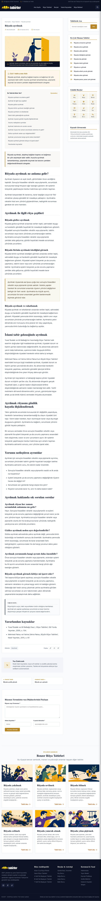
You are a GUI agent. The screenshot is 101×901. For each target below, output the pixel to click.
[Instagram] (3, 885)
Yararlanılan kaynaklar (15, 144)
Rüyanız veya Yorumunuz (12, 703)
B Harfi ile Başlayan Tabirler (43, 879)
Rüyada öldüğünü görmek (82, 55)
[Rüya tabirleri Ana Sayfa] (11, 7)
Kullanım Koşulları (86, 882)
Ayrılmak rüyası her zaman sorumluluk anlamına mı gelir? (26, 130)
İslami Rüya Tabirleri (40, 873)
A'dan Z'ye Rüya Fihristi (41, 870)
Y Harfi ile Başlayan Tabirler (43, 882)
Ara (94, 26)
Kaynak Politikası (86, 876)
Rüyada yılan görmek (80, 51)
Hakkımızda (84, 870)
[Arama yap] (97, 7)
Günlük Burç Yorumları (65, 870)
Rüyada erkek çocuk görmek (83, 71)
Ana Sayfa (37, 7)
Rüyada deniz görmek (81, 63)
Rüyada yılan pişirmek (81, 831)
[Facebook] (7, 885)
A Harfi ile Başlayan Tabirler (43, 876)
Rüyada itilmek (78, 785)
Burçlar (56, 7)
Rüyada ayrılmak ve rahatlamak (18, 112)
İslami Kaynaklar (66, 7)
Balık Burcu (61, 882)
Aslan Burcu (61, 879)
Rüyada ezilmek (12, 831)
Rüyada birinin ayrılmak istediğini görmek (21, 108)
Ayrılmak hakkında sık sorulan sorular (20, 126)
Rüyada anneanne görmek (82, 43)
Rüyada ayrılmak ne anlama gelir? (19, 97)
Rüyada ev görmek (80, 67)
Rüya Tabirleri (47, 7)
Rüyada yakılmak (12, 785)
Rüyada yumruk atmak (48, 831)
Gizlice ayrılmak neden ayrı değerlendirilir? (21, 133)
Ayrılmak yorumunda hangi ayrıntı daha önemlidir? (24, 137)
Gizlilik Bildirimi (85, 879)
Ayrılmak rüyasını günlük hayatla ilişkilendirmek (23, 119)
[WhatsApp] (54, 648)
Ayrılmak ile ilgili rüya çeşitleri (17, 101)
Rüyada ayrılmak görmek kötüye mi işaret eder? (23, 141)
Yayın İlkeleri (85, 873)
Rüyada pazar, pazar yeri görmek (84, 79)
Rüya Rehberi (78, 7)
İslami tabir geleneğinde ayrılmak (18, 115)
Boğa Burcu (61, 876)
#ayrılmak (14, 648)
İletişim (83, 885)
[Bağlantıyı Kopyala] (50, 648)
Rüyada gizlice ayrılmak (15, 104)
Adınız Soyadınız (10, 720)
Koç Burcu (61, 873)
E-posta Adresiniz (39, 720)
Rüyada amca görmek (81, 47)
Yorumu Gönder (12, 729)
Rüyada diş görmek (80, 59)
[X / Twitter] (58, 648)
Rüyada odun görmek (81, 75)
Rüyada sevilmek (45, 785)
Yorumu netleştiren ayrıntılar (17, 122)
